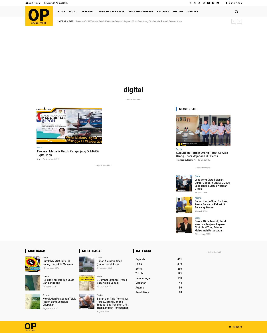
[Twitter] (199, 3)
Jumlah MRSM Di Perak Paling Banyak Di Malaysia (58, 263)
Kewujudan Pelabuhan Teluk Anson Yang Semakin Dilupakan (59, 301)
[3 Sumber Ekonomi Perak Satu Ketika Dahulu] (86, 282)
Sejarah (46, 295)
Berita (39, 147)
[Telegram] (213, 3)
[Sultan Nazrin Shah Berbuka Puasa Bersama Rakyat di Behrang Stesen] (184, 205)
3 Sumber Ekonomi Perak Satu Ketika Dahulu (112, 281)
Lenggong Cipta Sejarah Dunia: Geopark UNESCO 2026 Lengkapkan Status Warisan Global (212, 184)
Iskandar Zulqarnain (185, 159)
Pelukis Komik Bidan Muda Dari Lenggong (58, 281)
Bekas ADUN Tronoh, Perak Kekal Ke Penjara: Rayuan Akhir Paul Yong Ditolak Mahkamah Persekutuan (128, 21)
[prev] (233, 21)
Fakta (197, 176)
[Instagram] (195, 3)
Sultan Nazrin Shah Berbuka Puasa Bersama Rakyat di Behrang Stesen (211, 204)
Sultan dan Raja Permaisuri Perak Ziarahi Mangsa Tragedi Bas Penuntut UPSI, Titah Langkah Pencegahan (113, 303)
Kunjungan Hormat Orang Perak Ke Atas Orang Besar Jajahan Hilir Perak (202, 154)
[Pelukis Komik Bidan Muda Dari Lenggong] (32, 282)
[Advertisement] (133, 53)
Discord (237, 326)
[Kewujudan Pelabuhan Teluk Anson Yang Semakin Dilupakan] (32, 301)
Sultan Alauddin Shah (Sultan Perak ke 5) (109, 263)
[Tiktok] (204, 3)
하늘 (39, 159)
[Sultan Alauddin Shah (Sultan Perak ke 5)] (86, 264)
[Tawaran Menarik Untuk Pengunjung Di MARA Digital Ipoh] (69, 125)
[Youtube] (208, 3)
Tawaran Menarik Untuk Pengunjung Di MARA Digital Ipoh (68, 153)
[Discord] (217, 3)
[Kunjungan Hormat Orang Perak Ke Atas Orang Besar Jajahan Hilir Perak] (203, 130)
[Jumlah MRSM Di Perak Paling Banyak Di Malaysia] (32, 264)
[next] (239, 21)
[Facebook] (190, 3)
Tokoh (46, 276)
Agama (198, 198)
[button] (236, 11)
